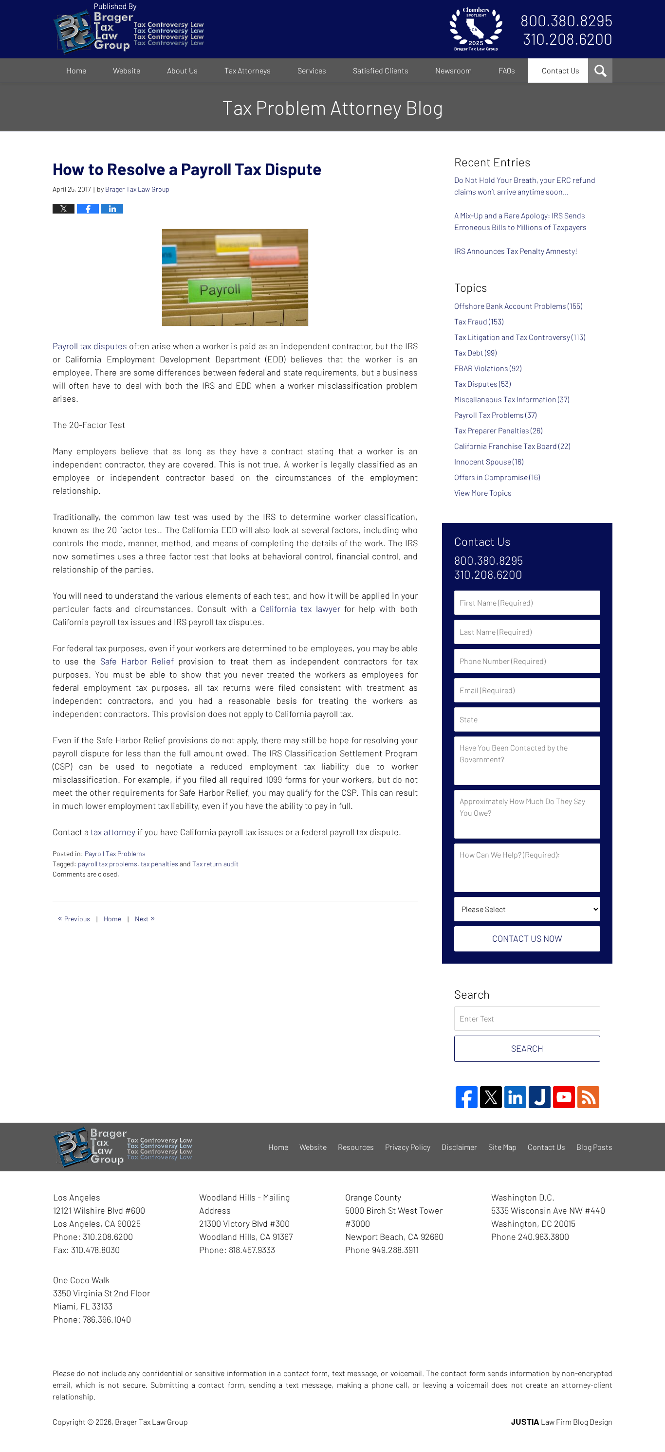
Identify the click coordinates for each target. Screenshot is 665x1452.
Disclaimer (459, 1146)
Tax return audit (215, 864)
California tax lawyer (300, 608)
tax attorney (113, 831)
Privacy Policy (407, 1146)
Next (145, 917)
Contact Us (560, 70)
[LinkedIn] (515, 1097)
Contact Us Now (527, 938)
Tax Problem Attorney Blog (128, 29)
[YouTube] (564, 1097)
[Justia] (540, 1097)
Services (311, 70)
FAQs (507, 70)
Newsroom (453, 70)
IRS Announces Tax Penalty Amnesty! (515, 250)
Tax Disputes (482, 383)
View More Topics (483, 492)
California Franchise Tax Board (512, 445)
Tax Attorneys (247, 70)
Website (126, 70)
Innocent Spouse (488, 461)
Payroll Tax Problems (115, 853)
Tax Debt (475, 352)
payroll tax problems (107, 864)
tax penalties (159, 864)
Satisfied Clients (380, 70)
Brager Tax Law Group (151, 1421)
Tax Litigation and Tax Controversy (519, 336)
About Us (182, 70)
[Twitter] (491, 1097)
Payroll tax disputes (90, 346)
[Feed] (588, 1097)
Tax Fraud (478, 321)
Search (527, 1048)
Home (76, 70)
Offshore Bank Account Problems (518, 305)
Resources (356, 1146)
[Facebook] (467, 1097)
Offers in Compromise (497, 477)
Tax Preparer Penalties (498, 430)
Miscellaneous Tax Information (511, 399)
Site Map (502, 1146)
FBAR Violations (487, 368)
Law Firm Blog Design (561, 1421)
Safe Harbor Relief (137, 661)
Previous (73, 917)
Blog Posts (594, 1146)
